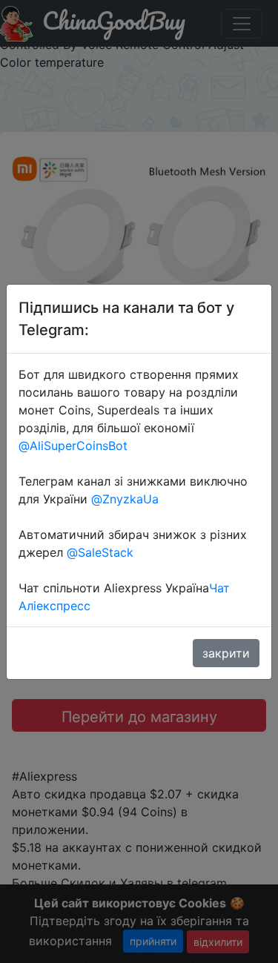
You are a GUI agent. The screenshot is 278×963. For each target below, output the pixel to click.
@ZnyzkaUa (125, 499)
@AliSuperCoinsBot (73, 445)
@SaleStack (100, 552)
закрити (226, 653)
